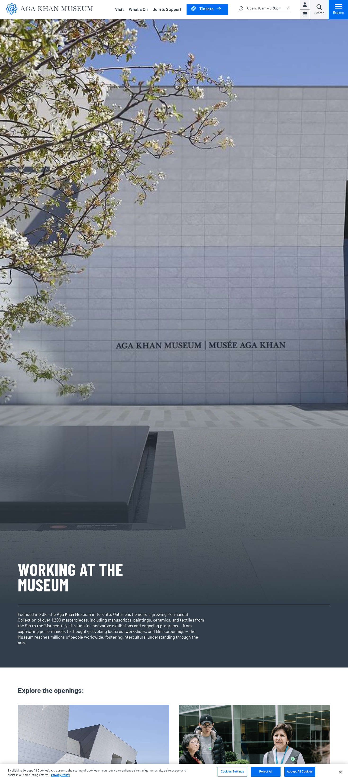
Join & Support (167, 10)
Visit (119, 10)
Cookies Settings (232, 771)
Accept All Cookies (299, 771)
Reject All (265, 771)
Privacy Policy (60, 775)
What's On (138, 10)
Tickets (213, 9)
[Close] (340, 772)
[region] (174, 772)
